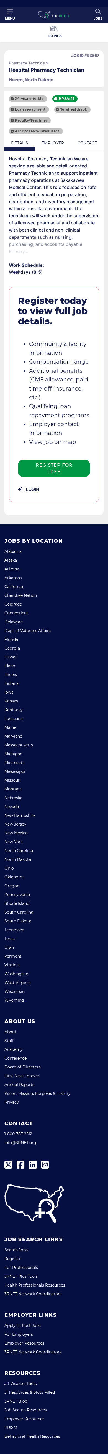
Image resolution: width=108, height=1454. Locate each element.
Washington (16, 973)
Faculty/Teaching (31, 120)
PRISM (10, 1427)
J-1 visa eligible (29, 99)
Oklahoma (14, 877)
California (13, 586)
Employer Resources (24, 1343)
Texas (9, 938)
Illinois (10, 674)
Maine (10, 727)
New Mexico (16, 833)
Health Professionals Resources (34, 1285)
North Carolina (18, 850)
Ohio (9, 868)
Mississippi (14, 771)
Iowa (9, 692)
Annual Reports (19, 1084)
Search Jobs (16, 1249)
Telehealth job (73, 109)
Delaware (13, 621)
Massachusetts (18, 745)
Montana (13, 789)
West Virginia (17, 982)
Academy (13, 1049)
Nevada (11, 806)
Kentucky (13, 709)
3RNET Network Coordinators (32, 1293)
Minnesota (14, 762)
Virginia (12, 965)
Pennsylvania (17, 894)
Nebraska (13, 797)
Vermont (13, 956)
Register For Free (54, 468)
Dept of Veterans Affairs (27, 630)
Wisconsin (14, 991)
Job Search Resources (25, 1410)
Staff (9, 1040)
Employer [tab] (53, 143)
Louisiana (13, 718)
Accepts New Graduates (37, 131)
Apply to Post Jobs (22, 1325)
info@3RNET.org (20, 1142)
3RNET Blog (16, 1401)
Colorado (13, 604)
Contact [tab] (87, 143)
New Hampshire (19, 815)
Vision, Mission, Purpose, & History (37, 1093)
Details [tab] (19, 143)
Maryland (13, 736)
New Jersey (15, 824)
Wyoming (14, 1000)
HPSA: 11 (66, 99)
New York (13, 841)
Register (12, 1258)
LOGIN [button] (32, 489)
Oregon (11, 885)
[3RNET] (54, 15)
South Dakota (17, 921)
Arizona (11, 569)
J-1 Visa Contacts (20, 1383)
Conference (15, 1058)
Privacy (11, 1102)
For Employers (18, 1334)
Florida (11, 639)
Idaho (9, 665)
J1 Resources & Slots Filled (29, 1392)
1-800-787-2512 (18, 1133)
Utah (9, 947)
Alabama (13, 551)
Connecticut (16, 613)
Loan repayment (30, 109)
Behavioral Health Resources (32, 1436)
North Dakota (17, 859)
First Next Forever (21, 1075)
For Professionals (21, 1267)
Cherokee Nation (20, 595)
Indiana (11, 683)
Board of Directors (22, 1067)
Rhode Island (16, 903)
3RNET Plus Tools (21, 1276)
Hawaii (10, 657)
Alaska (10, 560)
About (10, 1031)
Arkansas (13, 577)
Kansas (11, 701)
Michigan (13, 753)
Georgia (12, 648)
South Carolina (18, 912)
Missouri (12, 780)
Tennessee (14, 929)
